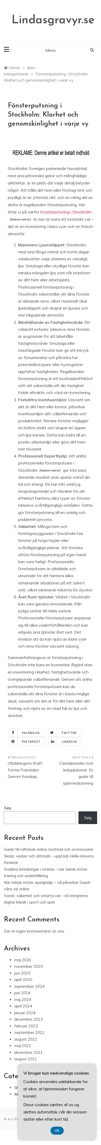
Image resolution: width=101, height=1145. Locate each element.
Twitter (69, 733)
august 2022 (25, 1039)
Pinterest (31, 741)
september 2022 (29, 1032)
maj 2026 (22, 959)
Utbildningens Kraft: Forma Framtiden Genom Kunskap (25, 770)
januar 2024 (24, 1012)
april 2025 (23, 979)
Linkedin (69, 741)
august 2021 (25, 1058)
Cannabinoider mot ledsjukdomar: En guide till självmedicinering (76, 773)
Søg (7, 807)
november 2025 (28, 966)
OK (57, 1131)
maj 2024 (22, 999)
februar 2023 (26, 1026)
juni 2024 (22, 992)
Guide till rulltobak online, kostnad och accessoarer (48, 849)
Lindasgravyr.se (53, 20)
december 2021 (28, 1052)
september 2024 (29, 986)
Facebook (31, 733)
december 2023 (28, 1019)
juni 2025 (22, 973)
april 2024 (23, 1006)
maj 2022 (22, 1045)
